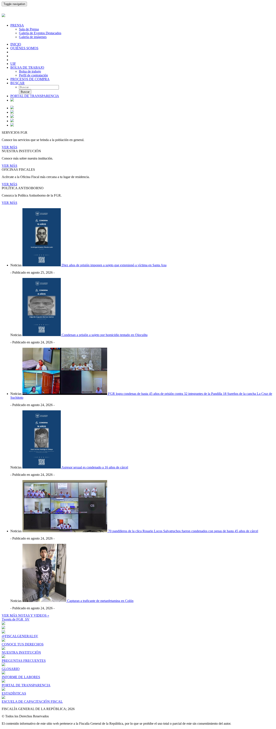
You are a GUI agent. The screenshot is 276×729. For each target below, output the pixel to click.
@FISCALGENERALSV (20, 636)
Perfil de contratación (33, 75)
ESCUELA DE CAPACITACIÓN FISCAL (32, 701)
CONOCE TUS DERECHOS (23, 644)
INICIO (15, 44)
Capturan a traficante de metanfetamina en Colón (100, 601)
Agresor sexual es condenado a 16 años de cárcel (94, 467)
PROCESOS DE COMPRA (30, 79)
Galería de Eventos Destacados (40, 33)
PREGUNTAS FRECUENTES (24, 660)
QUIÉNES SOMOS (24, 48)
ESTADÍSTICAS (14, 693)
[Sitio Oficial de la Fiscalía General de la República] (138, 15)
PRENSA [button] (17, 25)
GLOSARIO (11, 669)
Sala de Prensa (29, 29)
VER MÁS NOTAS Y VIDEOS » (25, 615)
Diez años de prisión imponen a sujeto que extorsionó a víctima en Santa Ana (114, 265)
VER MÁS (9, 147)
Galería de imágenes (33, 37)
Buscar (25, 91)
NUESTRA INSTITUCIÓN (21, 652)
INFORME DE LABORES (21, 677)
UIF (13, 63)
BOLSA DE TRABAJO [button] (27, 67)
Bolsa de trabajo (30, 71)
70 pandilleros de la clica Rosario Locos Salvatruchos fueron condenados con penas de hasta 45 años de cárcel (183, 531)
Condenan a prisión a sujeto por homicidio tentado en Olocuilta (104, 335)
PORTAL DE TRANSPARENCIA (34, 96)
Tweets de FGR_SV (16, 619)
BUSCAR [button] (17, 83)
